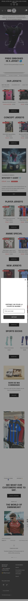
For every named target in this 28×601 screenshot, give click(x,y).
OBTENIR (14, 317)
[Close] (25, 280)
